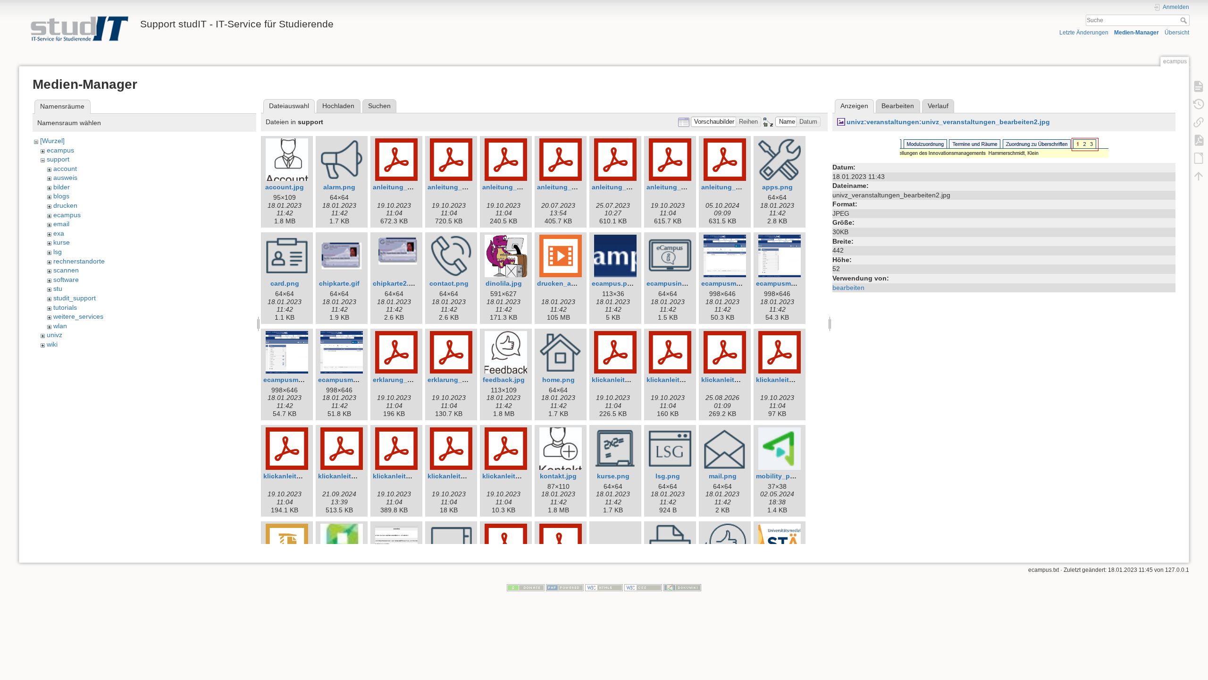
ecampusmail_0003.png (301, 379)
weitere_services (78, 316)
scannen (66, 270)
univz (54, 335)
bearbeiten (848, 287)
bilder (61, 187)
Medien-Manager (1136, 32)
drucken (65, 205)
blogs (61, 196)
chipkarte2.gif (395, 283)
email (61, 224)
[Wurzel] (52, 140)
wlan (60, 326)
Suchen (379, 106)
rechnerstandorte (79, 261)
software (66, 279)
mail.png (723, 476)
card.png (284, 283)
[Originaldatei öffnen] (1004, 148)
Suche (1184, 20)
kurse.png (613, 476)
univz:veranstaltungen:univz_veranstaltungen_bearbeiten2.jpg (948, 122)
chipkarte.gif (339, 283)
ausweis (65, 177)
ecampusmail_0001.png (739, 283)
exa (58, 233)
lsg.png (667, 476)
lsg (57, 251)
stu (57, 288)
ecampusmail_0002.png (794, 283)
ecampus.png (614, 283)
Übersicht (1177, 32)
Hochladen (338, 106)
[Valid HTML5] (604, 587)
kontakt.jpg (558, 476)
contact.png (449, 283)
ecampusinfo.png (674, 283)
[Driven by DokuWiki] (682, 587)
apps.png (777, 187)
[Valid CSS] (643, 587)
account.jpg (284, 187)
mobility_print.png (785, 476)
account (65, 168)
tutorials (65, 307)
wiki (52, 344)
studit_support (74, 298)
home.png (558, 379)
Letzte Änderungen (1083, 32)
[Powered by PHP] (565, 587)
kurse (61, 242)
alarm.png (339, 187)
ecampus (60, 150)
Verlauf (938, 106)
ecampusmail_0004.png (356, 379)
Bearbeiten (897, 106)
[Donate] (526, 587)
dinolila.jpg (504, 283)
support (58, 159)
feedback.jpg (504, 379)
